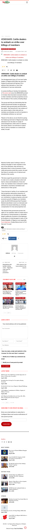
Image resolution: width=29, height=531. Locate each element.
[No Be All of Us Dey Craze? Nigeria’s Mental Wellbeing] (8, 286)
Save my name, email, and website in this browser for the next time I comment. (14, 352)
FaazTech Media (18, 528)
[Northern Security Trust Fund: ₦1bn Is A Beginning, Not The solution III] (4, 500)
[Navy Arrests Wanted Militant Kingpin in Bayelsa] (4, 452)
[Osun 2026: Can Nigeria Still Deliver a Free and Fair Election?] (4, 517)
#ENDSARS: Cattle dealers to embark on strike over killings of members (13, 230)
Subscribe (6, 424)
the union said (7, 93)
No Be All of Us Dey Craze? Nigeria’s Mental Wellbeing (14, 386)
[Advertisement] (14, 20)
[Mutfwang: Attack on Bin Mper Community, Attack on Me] (8, 301)
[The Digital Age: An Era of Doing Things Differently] (4, 507)
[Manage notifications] (25, 527)
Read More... (3, 439)
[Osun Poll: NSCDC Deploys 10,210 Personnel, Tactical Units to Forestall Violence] (4, 458)
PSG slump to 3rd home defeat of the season (21, 266)
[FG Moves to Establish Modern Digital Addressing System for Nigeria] (20, 286)
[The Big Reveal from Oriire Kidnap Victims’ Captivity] (4, 465)
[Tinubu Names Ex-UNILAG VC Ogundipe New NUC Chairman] (4, 476)
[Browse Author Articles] (14, 248)
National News (7, 283)
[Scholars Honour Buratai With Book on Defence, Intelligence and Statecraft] (20, 301)
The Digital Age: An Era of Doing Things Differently (13, 510)
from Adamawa (5, 222)
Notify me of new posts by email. (13, 362)
